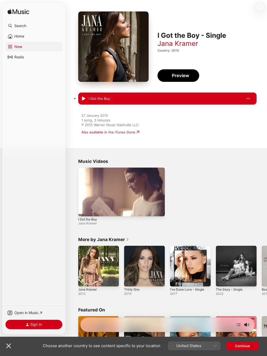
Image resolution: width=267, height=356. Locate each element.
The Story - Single (229, 289)
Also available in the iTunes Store (108, 132)
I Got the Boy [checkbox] (99, 98)
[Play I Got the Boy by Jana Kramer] (83, 98)
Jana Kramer (177, 43)
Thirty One (131, 289)
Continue (242, 346)
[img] (18, 12)
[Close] (8, 345)
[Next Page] (261, 266)
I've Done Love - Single (187, 289)
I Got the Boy (87, 219)
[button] (34, 25)
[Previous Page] (73, 266)
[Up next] (238, 324)
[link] (103, 239)
